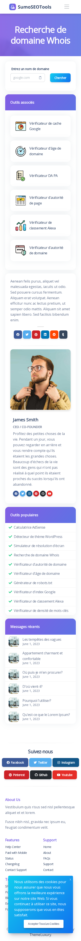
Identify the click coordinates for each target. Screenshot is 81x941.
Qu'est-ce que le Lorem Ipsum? (46, 714)
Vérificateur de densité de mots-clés (41, 610)
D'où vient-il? (32, 686)
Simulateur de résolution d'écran (39, 545)
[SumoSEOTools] (30, 7)
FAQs (46, 858)
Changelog (12, 864)
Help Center (13, 847)
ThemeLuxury (40, 934)
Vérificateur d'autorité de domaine (40, 564)
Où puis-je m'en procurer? (42, 672)
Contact (48, 870)
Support (48, 864)
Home (47, 847)
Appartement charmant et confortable (42, 656)
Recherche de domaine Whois (36, 555)
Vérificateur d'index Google (34, 592)
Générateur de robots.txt (33, 582)
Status (9, 858)
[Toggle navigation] (66, 7)
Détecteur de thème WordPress (38, 536)
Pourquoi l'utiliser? (36, 700)
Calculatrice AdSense (29, 527)
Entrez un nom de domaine (30, 69)
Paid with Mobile (16, 853)
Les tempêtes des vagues (41, 639)
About (47, 853)
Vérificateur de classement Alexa (38, 601)
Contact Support (16, 870)
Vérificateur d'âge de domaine (37, 573)
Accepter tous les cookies (43, 924)
